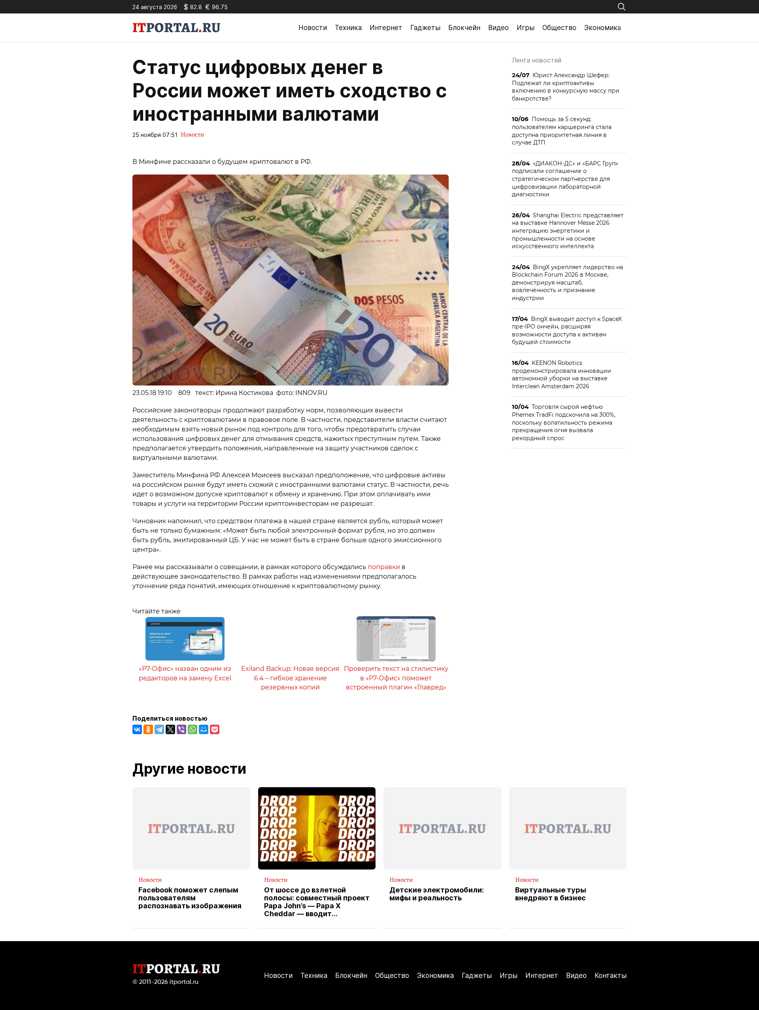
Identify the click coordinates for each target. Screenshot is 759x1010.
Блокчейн (464, 28)
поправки (384, 567)
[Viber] (181, 729)
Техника (348, 28)
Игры (525, 28)
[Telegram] (159, 729)
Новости (312, 28)
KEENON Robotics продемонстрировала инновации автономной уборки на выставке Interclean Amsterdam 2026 (561, 374)
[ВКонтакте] (137, 729)
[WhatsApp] (192, 729)
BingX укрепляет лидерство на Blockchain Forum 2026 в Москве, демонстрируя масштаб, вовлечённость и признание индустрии (567, 282)
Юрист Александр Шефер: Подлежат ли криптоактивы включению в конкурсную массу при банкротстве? (565, 86)
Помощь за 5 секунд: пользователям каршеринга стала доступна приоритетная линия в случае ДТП (562, 130)
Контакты (611, 976)
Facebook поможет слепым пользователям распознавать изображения (190, 897)
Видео (498, 28)
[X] (170, 729)
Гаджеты (425, 28)
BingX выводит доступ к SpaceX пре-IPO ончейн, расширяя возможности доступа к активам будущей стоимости (567, 330)
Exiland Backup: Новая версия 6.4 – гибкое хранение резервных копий (290, 678)
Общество (559, 28)
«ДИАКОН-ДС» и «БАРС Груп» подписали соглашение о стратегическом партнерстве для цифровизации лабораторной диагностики (565, 178)
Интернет (386, 28)
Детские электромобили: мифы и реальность (436, 894)
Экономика (602, 28)
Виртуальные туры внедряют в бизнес (550, 894)
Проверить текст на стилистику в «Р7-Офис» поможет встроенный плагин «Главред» (396, 678)
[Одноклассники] (148, 729)
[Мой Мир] (203, 729)
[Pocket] (214, 729)
